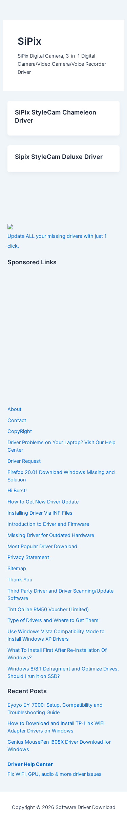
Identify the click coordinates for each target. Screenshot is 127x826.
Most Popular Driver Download (42, 546)
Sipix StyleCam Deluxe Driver (59, 156)
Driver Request (24, 461)
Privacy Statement (28, 557)
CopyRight (19, 431)
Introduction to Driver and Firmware (48, 524)
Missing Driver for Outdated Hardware (50, 535)
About (14, 409)
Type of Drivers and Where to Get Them (53, 620)
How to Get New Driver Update (43, 502)
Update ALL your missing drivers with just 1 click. (57, 241)
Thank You (19, 580)
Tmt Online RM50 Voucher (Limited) (48, 609)
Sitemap (16, 568)
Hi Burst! (17, 491)
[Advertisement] (63, 336)
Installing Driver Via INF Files (39, 513)
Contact (16, 420)
